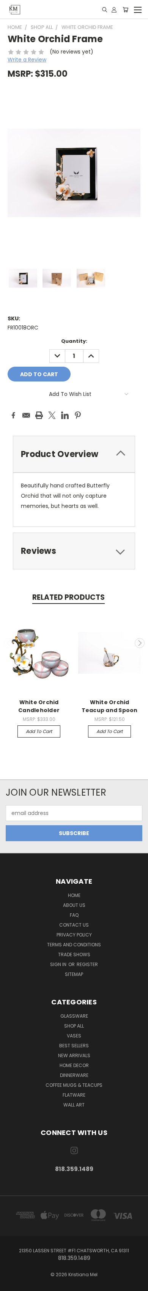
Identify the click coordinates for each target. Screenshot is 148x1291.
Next (140, 643)
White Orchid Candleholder (39, 706)
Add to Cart (39, 731)
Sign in (59, 964)
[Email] (26, 415)
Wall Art (74, 1105)
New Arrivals (74, 1055)
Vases (74, 1035)
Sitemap (74, 974)
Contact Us (74, 925)
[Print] (39, 415)
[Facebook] (13, 415)
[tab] (74, 454)
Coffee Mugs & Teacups (74, 1085)
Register (87, 964)
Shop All (74, 1026)
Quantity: (74, 341)
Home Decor (74, 1065)
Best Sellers (74, 1045)
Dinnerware (74, 1075)
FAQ (74, 915)
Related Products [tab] (68, 597)
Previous (9, 643)
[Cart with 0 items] (125, 9)
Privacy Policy (74, 935)
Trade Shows (74, 954)
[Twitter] (52, 415)
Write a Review (27, 59)
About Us (74, 905)
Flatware (74, 1095)
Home (74, 895)
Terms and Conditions (74, 944)
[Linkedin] (65, 415)
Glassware (74, 1016)
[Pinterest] (78, 415)
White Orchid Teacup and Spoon (110, 706)
